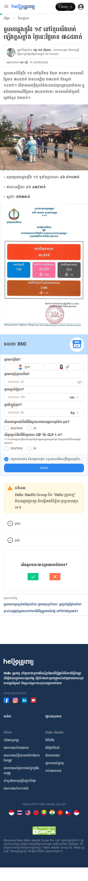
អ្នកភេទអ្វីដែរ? (12, 360)
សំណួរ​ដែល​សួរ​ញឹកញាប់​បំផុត (20, 781)
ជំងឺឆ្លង (7, 18)
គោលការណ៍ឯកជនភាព (16, 748)
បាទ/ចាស (17, 428)
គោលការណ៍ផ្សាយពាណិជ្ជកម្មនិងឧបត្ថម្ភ (21, 770)
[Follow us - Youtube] (33, 700)
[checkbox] (6, 459)
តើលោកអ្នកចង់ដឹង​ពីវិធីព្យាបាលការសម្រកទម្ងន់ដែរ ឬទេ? (36, 422)
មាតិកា (7, 716)
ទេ (34, 428)
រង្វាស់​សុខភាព (53, 716)
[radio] (6, 428)
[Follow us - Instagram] (15, 700)
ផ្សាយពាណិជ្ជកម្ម (54, 763)
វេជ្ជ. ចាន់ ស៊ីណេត (42, 49)
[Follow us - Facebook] (6, 700)
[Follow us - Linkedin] (24, 700)
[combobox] (74, 397)
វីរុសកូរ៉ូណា (23, 18)
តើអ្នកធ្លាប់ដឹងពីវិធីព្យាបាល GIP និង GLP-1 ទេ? (33, 435)
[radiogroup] (44, 367)
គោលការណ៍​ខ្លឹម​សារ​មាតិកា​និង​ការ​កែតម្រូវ (22, 758)
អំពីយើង (49, 740)
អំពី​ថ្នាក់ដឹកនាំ (52, 748)
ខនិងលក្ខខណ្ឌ (11, 740)
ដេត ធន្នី (24, 62)
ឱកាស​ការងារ (52, 755)
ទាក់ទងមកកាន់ (53, 771)
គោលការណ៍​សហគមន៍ (16, 788)
